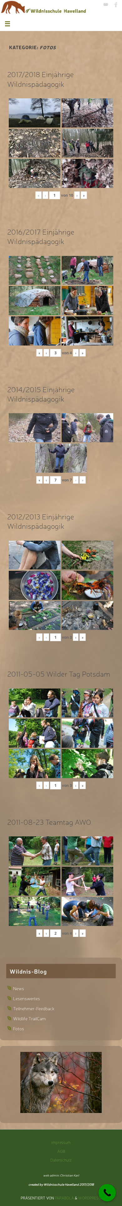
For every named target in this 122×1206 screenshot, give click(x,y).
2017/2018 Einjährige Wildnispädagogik (40, 78)
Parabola (64, 1197)
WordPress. (90, 1197)
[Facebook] (116, 4)
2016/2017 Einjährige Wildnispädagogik (40, 236)
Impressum (61, 1142)
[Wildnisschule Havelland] (105, 4)
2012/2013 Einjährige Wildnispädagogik (40, 521)
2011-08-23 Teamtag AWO (49, 822)
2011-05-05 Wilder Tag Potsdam (58, 673)
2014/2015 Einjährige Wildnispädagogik (41, 393)
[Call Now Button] (107, 1192)
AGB (61, 1151)
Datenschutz (61, 1159)
